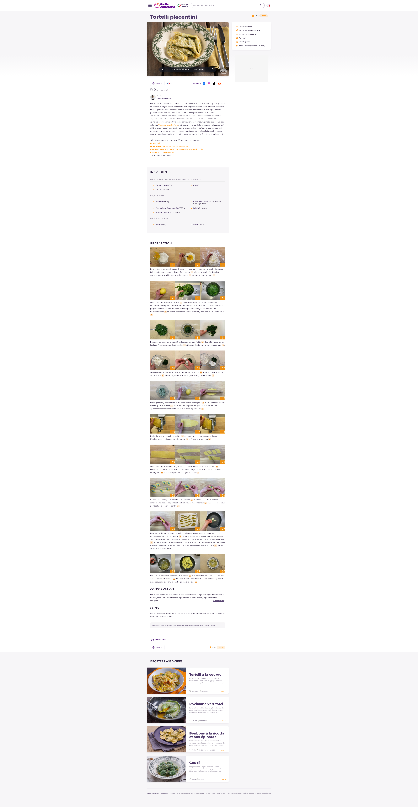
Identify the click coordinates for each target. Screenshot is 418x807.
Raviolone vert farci (206, 704)
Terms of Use (195, 793)
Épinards (160, 202)
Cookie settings (235, 793)
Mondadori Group (265, 793)
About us (187, 793)
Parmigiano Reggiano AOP (168, 208)
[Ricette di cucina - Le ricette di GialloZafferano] (268, 5)
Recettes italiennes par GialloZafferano (171, 5)
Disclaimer (244, 793)
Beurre (159, 224)
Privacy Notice (205, 793)
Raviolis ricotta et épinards (162, 152)
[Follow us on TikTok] (214, 83)
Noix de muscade (163, 212)
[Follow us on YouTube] (219, 83)
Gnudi (194, 763)
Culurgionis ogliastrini (168, 125)
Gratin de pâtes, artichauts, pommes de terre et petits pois (176, 149)
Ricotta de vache (200, 202)
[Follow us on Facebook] (204, 83)
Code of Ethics (254, 793)
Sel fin (158, 190)
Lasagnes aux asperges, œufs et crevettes (169, 146)
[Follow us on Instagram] (209, 83)
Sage (195, 224)
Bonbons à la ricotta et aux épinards (206, 735)
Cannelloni (155, 143)
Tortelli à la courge (205, 674)
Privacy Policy (215, 793)
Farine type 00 (162, 185)
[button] (217, 600)
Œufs (195, 185)
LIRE (222, 691)
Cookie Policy (225, 793)
